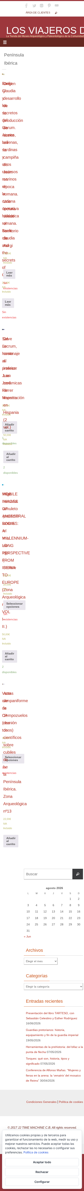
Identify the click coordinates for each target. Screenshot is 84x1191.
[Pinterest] (49, 5)
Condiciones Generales (41, 1101)
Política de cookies (71, 1101)
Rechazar (42, 1172)
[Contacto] (56, 5)
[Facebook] (26, 5)
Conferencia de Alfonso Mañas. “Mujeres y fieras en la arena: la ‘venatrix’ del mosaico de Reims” (53, 1075)
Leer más (8, 303)
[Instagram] (41, 5)
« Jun (27, 936)
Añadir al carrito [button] (9, 427)
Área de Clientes (38, 12)
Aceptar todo (42, 1162)
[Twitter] (34, 5)
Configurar (42, 1181)
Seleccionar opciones (14, 605)
